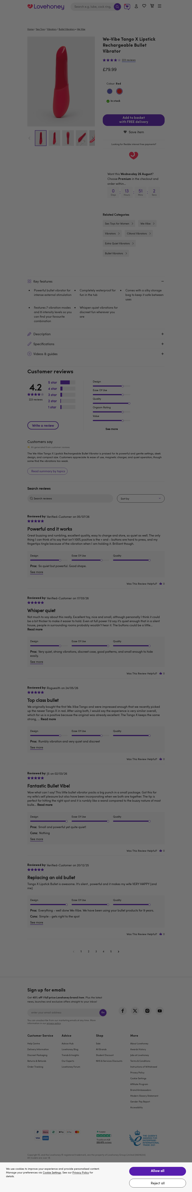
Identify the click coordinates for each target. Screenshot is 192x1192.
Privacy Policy (80, 1172)
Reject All (158, 1183)
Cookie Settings (52, 1172)
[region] (96, 1177)
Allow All (157, 1171)
